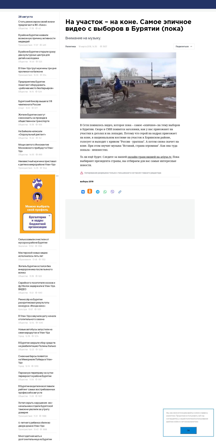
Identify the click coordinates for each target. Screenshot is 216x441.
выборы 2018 (86, 181)
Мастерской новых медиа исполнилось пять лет (32, 254)
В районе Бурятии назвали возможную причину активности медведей (36, 38)
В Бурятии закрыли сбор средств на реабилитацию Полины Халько (37, 344)
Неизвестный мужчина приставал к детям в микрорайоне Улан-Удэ (37, 163)
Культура (22, 309)
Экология (22, 246)
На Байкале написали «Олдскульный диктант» (32, 133)
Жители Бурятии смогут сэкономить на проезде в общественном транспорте (33, 118)
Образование (24, 259)
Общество (23, 28)
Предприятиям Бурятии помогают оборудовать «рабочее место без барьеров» (36, 85)
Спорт (21, 108)
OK (188, 430)
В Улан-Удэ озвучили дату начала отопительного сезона (37, 317)
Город (21, 336)
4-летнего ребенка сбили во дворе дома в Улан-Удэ (34, 424)
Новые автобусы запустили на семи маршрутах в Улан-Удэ (35, 331)
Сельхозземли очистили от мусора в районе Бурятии (33, 241)
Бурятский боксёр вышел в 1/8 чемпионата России (35, 103)
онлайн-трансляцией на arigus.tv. (150, 157)
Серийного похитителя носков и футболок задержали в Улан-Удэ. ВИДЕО (37, 286)
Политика (70, 46)
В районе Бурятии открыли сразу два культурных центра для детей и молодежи (37, 55)
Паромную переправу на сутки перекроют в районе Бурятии (35, 374)
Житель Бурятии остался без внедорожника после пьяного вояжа (35, 269)
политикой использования (197, 418)
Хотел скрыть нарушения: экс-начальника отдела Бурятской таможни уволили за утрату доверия (35, 407)
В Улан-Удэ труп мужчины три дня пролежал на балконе (37, 70)
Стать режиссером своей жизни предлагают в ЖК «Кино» (36, 23)
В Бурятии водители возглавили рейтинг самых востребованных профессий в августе (36, 389)
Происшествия (25, 45)
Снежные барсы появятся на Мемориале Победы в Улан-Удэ (35, 359)
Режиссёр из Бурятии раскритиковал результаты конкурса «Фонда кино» (33, 302)
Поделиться (182, 46)
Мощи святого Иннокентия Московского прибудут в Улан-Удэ (36, 148)
